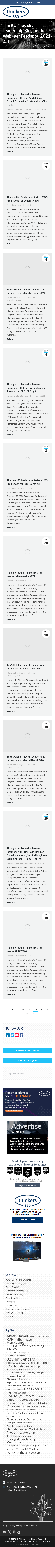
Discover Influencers (18, 1379)
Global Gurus (40, 1396)
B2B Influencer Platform (15, 1356)
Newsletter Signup (27, 1060)
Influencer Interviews (38, 1403)
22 (48, 1009)
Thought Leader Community (23, 1419)
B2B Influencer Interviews (39, 1336)
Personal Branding (14, 1416)
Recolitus (35, 1544)
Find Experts (33, 1389)
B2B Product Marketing (38, 1363)
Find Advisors (28, 1386)
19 (29, 1009)
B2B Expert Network (17, 1335)
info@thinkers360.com (31, 2)
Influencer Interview (16, 1403)
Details (10, 151)
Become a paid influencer (19, 1369)
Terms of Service (30, 1525)
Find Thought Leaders (20, 1396)
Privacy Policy (15, 1525)
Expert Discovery (16, 1382)
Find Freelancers (16, 1392)
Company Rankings (14, 1283)
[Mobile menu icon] (50, 12)
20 (35, 1009)
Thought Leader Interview (19, 1422)
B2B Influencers (20, 1359)
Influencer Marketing (15, 1406)
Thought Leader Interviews (17, 109)
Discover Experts (16, 1375)
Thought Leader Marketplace (25, 1429)
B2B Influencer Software (16, 1363)
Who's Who (10, 1449)
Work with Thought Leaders (23, 1452)
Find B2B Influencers (14, 1389)
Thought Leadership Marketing (21, 1441)
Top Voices (11, 580)
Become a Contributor (27, 1050)
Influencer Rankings (15, 297)
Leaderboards (29, 297)
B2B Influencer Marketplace (17, 1352)
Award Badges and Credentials (19, 1280)
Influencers (31, 1410)
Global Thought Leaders (22, 1399)
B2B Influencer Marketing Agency (25, 1347)
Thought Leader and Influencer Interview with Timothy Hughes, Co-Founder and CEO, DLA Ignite (26, 388)
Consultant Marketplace (15, 1372)
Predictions (11, 205)
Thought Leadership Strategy (21, 1445)
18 (23, 1009)
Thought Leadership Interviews (18, 1436)
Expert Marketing (38, 1382)
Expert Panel (11, 1287)
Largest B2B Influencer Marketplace (25, 1412)
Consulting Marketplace (36, 1372)
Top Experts (42, 1446)
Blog (5, 1525)
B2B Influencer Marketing (19, 1341)
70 (27, 1013)
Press (8, 1301)
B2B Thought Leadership (23, 1366)
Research (10, 1305)
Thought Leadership (14, 1312)
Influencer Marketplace (15, 1409)
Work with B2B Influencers (29, 1449)
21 (41, 1009)
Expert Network (13, 1385)
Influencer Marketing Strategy (36, 1406)
